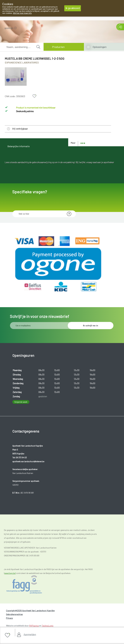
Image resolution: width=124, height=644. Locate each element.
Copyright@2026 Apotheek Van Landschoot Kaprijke (30, 610)
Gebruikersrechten (14, 614)
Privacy (9, 618)
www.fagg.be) (10, 573)
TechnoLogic (47, 625)
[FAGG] (29, 584)
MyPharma (34, 625)
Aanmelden (30, 634)
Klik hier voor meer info (22, 13)
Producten (58, 47)
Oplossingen (99, 47)
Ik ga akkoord (72, 8)
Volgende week (20, 402)
